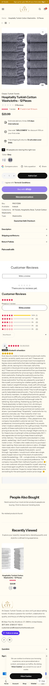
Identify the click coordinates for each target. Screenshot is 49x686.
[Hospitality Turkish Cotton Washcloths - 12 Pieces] (13, 558)
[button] (5, 109)
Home (4, 18)
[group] (24, 58)
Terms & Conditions (22, 182)
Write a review (24, 276)
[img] (13, 346)
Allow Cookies (26, 676)
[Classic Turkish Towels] (24, 9)
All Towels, (16, 210)
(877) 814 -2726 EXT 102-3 (12, 625)
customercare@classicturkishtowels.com (18, 628)
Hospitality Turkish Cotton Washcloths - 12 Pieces (12, 576)
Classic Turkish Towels (10, 94)
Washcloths (17, 216)
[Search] (39, 9)
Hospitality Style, (28, 210)
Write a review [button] (24, 308)
